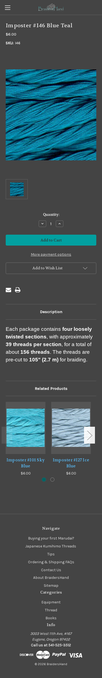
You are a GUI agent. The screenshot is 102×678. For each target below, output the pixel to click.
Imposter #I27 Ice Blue (71, 463)
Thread (51, 610)
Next (89, 435)
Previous (7, 435)
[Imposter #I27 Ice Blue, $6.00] (71, 428)
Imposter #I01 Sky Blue (26, 463)
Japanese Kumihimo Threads (51, 546)
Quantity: (51, 214)
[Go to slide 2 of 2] (52, 479)
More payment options (51, 254)
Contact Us (51, 570)
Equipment (51, 602)
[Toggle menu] (7, 7)
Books (51, 618)
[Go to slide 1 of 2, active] (44, 479)
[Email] (8, 290)
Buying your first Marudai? (51, 538)
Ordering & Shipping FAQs (51, 562)
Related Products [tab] (51, 388)
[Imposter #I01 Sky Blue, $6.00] (26, 428)
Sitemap (51, 585)
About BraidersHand (51, 577)
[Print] (17, 290)
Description (51, 311)
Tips (51, 554)
